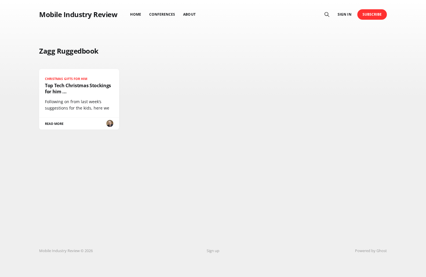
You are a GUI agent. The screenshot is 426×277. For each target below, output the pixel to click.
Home (135, 14)
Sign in (344, 14)
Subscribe (372, 14)
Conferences (162, 14)
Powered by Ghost (371, 250)
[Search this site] (327, 14)
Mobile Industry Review (78, 14)
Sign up (213, 250)
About (189, 14)
